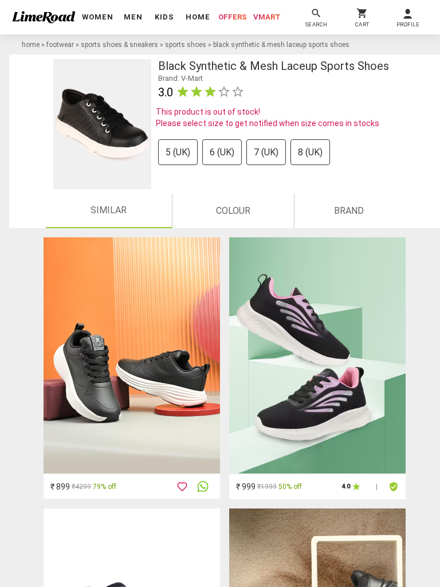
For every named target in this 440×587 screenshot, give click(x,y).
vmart (267, 17)
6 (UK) (222, 152)
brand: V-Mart (180, 78)
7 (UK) (266, 152)
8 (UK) (310, 152)
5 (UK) (178, 152)
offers (232, 17)
